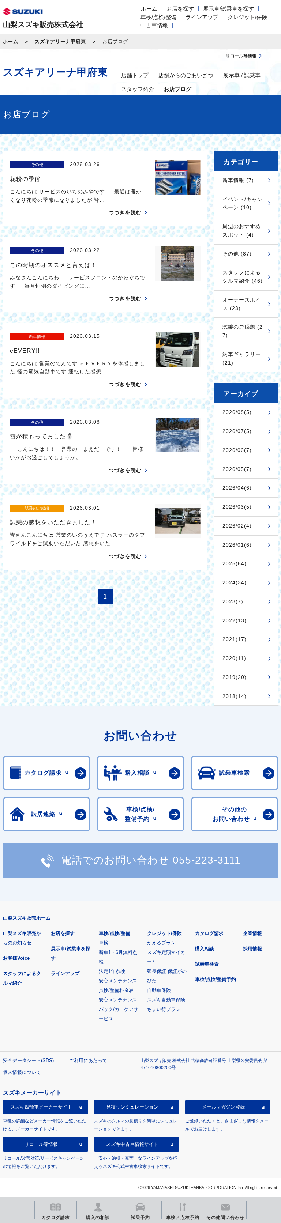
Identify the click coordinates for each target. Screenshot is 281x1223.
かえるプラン (161, 942)
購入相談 (204, 948)
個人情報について (22, 1072)
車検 (103, 942)
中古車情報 (154, 25)
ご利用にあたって (88, 1060)
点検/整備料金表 (116, 990)
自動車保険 (159, 990)
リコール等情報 (41, 1144)
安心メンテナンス (118, 981)
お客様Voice (16, 958)
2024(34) (234, 582)
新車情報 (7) (238, 180)
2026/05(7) (237, 469)
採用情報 (252, 948)
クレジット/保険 (247, 17)
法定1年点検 (112, 971)
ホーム (149, 8)
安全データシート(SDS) (28, 1060)
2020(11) (234, 658)
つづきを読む (125, 212)
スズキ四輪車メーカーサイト (41, 1107)
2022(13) (234, 620)
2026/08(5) (237, 412)
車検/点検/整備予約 (215, 979)
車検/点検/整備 (158, 17)
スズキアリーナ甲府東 (60, 41)
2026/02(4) (237, 526)
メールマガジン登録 (223, 1107)
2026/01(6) (237, 545)
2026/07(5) (237, 431)
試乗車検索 (207, 964)
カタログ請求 (209, 933)
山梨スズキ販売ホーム (26, 918)
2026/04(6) (237, 488)
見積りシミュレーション (132, 1107)
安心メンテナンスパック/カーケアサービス (118, 1009)
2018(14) (234, 696)
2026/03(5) (237, 507)
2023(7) (232, 601)
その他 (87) (237, 254)
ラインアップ (202, 17)
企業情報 (252, 933)
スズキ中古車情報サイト (132, 1144)
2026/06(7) (237, 450)
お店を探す (180, 8)
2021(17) (234, 639)
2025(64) (234, 563)
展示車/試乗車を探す (228, 8)
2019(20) (234, 677)
